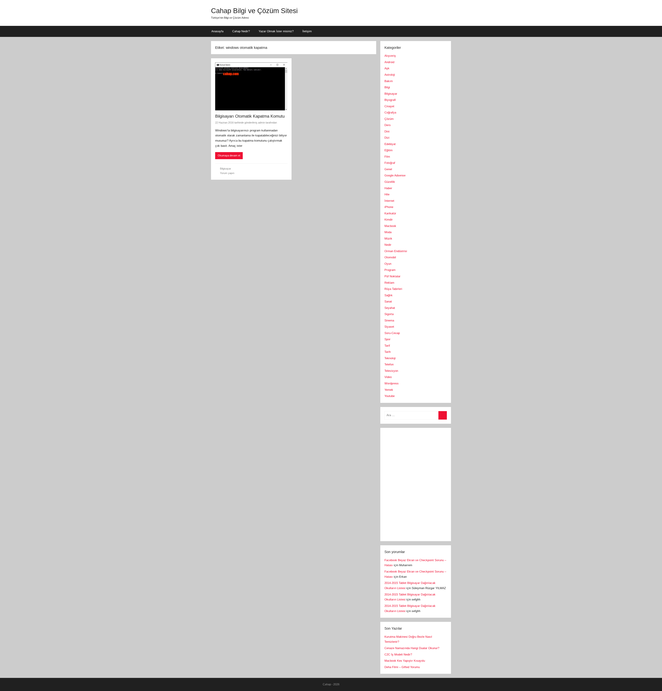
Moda (388, 232)
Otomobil (390, 257)
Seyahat (389, 308)
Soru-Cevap (392, 333)
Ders (387, 125)
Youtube (389, 396)
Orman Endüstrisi (395, 251)
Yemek (388, 389)
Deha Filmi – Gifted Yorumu (402, 667)
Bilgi (387, 87)
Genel (388, 169)
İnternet (389, 200)
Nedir (387, 244)
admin (261, 122)
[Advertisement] (410, 483)
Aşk (386, 68)
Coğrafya (390, 112)
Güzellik (389, 181)
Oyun (387, 263)
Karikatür (390, 213)
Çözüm (389, 119)
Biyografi (390, 100)
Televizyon (391, 370)
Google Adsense (394, 175)
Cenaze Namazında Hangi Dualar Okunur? (411, 648)
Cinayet (389, 106)
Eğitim (388, 150)
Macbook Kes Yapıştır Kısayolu (404, 660)
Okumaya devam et (229, 155)
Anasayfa (217, 31)
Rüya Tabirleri (393, 289)
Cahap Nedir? (241, 31)
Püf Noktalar (392, 276)
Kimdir (388, 219)
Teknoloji (390, 358)
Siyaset (389, 326)
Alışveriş (390, 55)
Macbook (390, 226)
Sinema (389, 320)
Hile (386, 194)
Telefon (389, 364)
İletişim (307, 31)
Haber (388, 188)
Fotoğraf (389, 163)
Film (387, 156)
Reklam (389, 282)
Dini (386, 131)
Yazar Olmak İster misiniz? (276, 31)
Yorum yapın (227, 173)
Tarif (387, 345)
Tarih (387, 352)
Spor (387, 339)
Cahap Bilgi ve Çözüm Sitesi (254, 10)
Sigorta (389, 314)
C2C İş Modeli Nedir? (398, 654)
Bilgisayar (225, 168)
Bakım (388, 81)
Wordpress (391, 383)
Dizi (386, 137)
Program (389, 270)
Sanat (388, 301)
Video (388, 377)
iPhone (388, 207)
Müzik (388, 238)
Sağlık (388, 295)
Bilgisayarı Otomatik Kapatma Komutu (250, 116)
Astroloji (389, 74)
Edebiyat (390, 144)
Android (389, 62)
